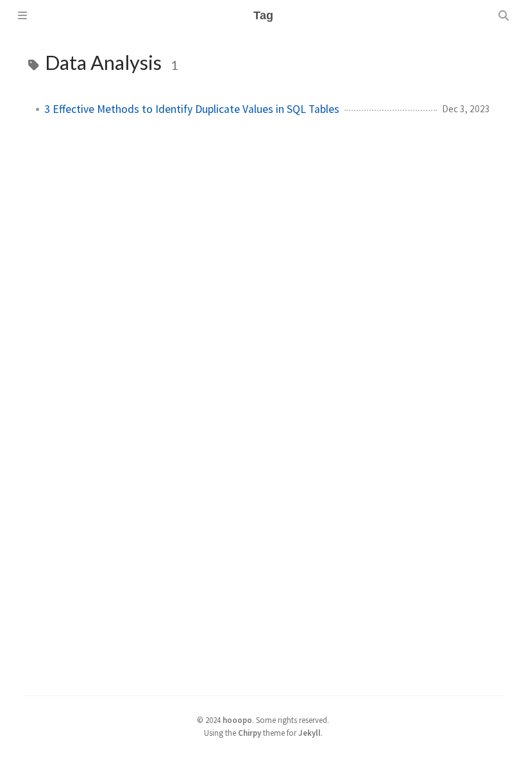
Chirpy (249, 732)
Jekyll (309, 732)
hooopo (237, 720)
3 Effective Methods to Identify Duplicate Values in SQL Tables (191, 109)
